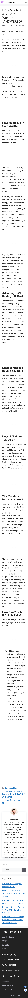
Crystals (5, 945)
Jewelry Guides (8, 937)
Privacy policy (7, 985)
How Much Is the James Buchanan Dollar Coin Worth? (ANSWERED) (13, 794)
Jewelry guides (11, 788)
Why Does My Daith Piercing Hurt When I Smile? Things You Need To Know (13, 920)
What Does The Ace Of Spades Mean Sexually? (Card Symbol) (13, 893)
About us (5, 982)
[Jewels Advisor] (8, 2)
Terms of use (7, 989)
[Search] (24, 870)
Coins (4, 948)
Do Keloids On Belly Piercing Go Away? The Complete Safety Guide (13, 910)
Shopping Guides (8, 941)
